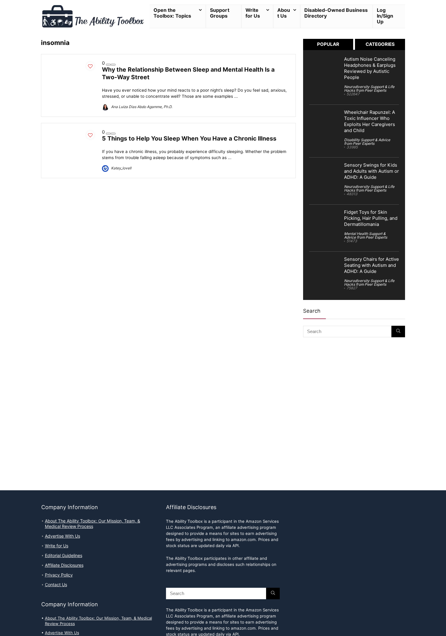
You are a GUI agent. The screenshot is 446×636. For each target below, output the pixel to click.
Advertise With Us (62, 536)
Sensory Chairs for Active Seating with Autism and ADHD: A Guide (371, 265)
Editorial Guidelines (63, 555)
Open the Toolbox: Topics (172, 13)
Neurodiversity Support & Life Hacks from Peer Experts (369, 88)
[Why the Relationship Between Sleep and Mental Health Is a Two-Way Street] (71, 63)
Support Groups (219, 13)
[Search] (398, 331)
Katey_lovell (120, 168)
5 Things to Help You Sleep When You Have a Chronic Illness (189, 138)
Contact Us (56, 584)
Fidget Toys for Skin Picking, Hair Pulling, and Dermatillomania (370, 218)
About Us (283, 13)
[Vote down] (108, 65)
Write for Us (252, 13)
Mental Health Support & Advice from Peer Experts (365, 235)
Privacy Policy (59, 575)
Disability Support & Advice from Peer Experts (367, 142)
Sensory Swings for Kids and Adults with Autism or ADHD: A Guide (371, 171)
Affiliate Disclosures (64, 565)
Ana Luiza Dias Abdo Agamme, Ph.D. (141, 106)
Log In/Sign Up (385, 16)
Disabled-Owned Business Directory (336, 13)
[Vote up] (113, 65)
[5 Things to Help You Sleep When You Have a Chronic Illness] (71, 132)
